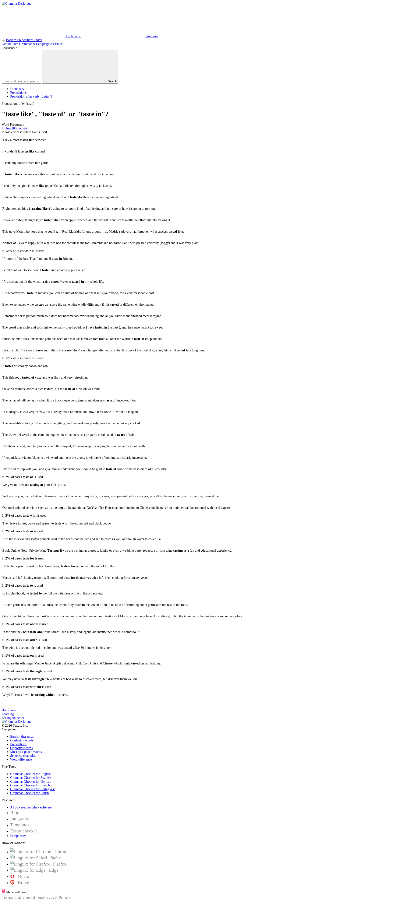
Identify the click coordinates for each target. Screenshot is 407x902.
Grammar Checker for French (30, 785)
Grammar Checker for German (30, 781)
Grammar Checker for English (30, 774)
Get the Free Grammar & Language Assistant (32, 44)
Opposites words (21, 748)
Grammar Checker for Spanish (30, 777)
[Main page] (17, 3)
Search (112, 81)
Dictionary (17, 89)
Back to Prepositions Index (24, 40)
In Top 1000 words (14, 128)
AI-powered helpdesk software (31, 807)
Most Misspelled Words (26, 752)
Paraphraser (18, 836)
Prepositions (18, 92)
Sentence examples (23, 755)
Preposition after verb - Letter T (31, 96)
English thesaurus (22, 736)
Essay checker (23, 830)
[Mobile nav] (3, 41)
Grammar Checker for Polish (29, 793)
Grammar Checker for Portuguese (32, 789)
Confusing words (21, 740)
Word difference (21, 759)
